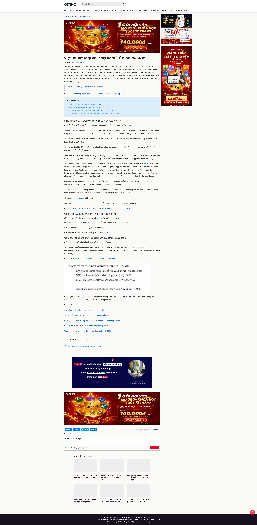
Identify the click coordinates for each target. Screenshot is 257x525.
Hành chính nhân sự (101, 10)
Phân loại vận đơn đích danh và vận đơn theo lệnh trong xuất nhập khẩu (102, 208)
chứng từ (74, 130)
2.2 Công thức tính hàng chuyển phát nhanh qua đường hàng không (95, 113)
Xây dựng (130, 10)
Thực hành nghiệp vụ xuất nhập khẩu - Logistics (87, 87)
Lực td (82, 62)
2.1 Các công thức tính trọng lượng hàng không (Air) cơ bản (92, 110)
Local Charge (79, 198)
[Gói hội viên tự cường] (177, 76)
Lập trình (78, 10)
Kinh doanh (164, 10)
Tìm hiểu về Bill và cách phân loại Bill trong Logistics (94, 259)
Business (146, 10)
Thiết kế (113, 10)
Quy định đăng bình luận (82, 448)
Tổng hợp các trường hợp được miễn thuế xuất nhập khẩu (87, 331)
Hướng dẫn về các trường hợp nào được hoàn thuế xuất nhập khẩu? (92, 321)
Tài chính (121, 10)
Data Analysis (88, 10)
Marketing (154, 10)
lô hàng (146, 164)
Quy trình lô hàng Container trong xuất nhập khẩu (84, 310)
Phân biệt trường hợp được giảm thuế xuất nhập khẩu (86, 326)
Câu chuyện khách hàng (179, 10)
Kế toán (138, 10)
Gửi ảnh (69, 448)
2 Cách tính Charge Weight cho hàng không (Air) (84, 107)
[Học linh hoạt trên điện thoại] (177, 29)
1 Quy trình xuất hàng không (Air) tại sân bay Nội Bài (85, 104)
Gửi (154, 448)
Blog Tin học (68, 10)
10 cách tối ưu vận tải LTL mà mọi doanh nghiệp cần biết (87, 315)
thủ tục (148, 247)
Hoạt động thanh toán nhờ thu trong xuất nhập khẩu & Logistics (98, 94)
